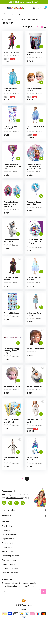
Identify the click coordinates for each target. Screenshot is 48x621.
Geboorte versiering (10, 573)
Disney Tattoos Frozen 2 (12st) (12, 127)
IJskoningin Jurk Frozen (34, 314)
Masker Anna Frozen (35, 349)
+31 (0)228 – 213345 (13, 494)
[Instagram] (4, 503)
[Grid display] (42, 26)
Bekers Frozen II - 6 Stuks (34, 53)
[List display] (45, 26)
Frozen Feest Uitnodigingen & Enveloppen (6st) (35, 242)
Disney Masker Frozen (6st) (35, 89)
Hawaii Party (7, 530)
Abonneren (43, 592)
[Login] (34, 8)
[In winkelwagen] (18, 46)
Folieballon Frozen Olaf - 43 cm (34, 203)
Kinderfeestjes (7, 547)
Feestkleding (7, 526)
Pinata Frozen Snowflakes (32, 459)
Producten (17, 19)
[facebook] (16, 503)
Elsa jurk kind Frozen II (35, 127)
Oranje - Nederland (9, 534)
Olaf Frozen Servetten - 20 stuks (12, 421)
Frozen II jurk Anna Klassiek (11, 278)
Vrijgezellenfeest (8, 539)
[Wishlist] (39, 8)
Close (24, 510)
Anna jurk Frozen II (11, 52)
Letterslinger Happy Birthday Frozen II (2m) (12, 351)
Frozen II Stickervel (11, 313)
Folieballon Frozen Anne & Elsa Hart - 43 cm (12, 166)
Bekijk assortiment (3, 8)
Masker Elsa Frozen (12, 386)
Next (27, 479)
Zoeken (43, 14)
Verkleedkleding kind (10, 569)
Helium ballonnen (9, 564)
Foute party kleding (9, 560)
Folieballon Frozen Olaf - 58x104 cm (11, 241)
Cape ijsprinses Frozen (10, 89)
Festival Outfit (7, 543)
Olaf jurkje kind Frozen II (35, 421)
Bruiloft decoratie (9, 552)
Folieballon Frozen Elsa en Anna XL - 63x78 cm (11, 204)
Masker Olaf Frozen (35, 386)
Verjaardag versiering (10, 556)
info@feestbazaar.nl (14, 498)
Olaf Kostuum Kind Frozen (11, 459)
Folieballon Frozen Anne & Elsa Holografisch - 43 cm (34, 166)
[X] (23, 503)
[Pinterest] (10, 503)
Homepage (6, 19)
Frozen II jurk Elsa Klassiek (34, 278)
